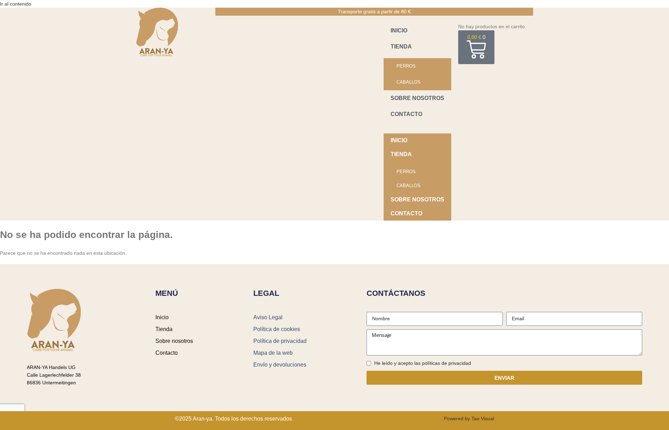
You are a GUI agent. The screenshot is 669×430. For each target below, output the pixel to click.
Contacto (406, 114)
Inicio (399, 30)
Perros (406, 66)
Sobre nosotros (417, 98)
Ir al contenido (15, 4)
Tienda (401, 46)
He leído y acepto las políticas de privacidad (422, 363)
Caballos (409, 82)
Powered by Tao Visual (469, 418)
